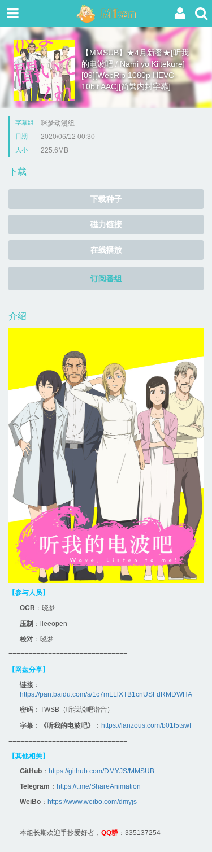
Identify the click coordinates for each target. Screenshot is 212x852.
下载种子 (106, 198)
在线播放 (106, 249)
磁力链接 (106, 224)
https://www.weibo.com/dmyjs (92, 802)
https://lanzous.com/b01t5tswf (146, 725)
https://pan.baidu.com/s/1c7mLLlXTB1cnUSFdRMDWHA (106, 694)
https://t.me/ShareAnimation (99, 786)
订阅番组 (106, 278)
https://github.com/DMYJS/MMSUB (101, 771)
